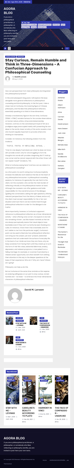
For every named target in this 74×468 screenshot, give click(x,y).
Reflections (21, 56)
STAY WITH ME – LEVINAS (21, 324)
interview (33, 27)
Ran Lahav (62, 161)
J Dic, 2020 (45, 329)
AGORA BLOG (9, 11)
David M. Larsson (10, 56)
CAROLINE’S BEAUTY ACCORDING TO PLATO (28, 412)
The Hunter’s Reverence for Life (62, 234)
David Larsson (63, 124)
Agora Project (25, 27)
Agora (63, 25)
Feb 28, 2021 (28, 419)
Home (45, 460)
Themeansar (8, 464)
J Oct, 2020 (21, 347)
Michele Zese (63, 145)
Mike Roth (61, 149)
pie (68, 460)
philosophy (56, 25)
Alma (42, 318)
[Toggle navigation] (9, 48)
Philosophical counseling (29, 25)
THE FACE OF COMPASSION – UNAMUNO (45, 325)
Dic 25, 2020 (61, 419)
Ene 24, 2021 (44, 414)
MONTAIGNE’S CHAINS (21, 343)
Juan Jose (19, 318)
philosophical (42, 27)
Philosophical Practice (44, 25)
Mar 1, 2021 (11, 417)
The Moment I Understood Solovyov (63, 254)
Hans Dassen (63, 128)
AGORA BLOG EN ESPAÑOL (57, 460)
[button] (62, 48)
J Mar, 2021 (21, 327)
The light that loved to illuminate (63, 244)
